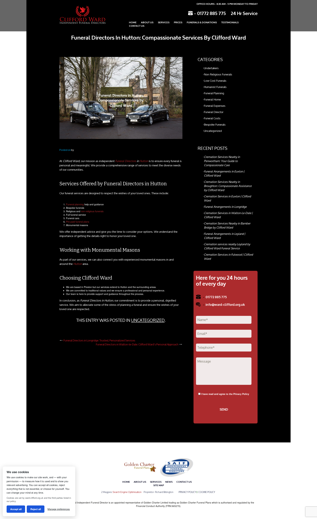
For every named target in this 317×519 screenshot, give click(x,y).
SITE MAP (158, 485)
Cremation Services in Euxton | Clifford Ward (227, 198)
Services (163, 22)
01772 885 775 (211, 13)
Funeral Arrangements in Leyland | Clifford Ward (224, 236)
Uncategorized (148, 320)
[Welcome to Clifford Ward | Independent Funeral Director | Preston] (80, 15)
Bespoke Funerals (215, 124)
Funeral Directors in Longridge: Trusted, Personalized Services (99, 340)
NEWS (169, 481)
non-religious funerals (92, 211)
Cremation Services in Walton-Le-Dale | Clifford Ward (228, 215)
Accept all (16, 509)
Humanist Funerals (215, 87)
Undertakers (211, 68)
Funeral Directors (125, 161)
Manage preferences (59, 509)
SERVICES (155, 481)
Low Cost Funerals (215, 81)
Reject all (35, 509)
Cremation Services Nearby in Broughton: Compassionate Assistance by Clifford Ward (228, 186)
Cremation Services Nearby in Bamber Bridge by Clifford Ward (227, 225)
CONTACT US (136, 25)
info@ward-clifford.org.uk (224, 304)
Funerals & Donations (202, 22)
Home (133, 22)
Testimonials (230, 22)
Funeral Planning (214, 93)
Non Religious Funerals (218, 74)
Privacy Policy (241, 394)
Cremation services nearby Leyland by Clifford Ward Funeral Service (227, 246)
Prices (178, 22)
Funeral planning (75, 204)
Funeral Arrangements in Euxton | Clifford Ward (224, 173)
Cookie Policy (206, 492)
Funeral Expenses (214, 106)
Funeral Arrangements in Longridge (225, 207)
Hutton (144, 161)
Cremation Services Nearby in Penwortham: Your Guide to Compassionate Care (222, 161)
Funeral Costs (212, 118)
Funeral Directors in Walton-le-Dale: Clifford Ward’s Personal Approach (137, 344)
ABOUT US (147, 22)
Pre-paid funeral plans (77, 221)
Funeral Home (212, 99)
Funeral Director (213, 112)
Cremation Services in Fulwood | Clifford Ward (228, 256)
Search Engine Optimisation (127, 492)
